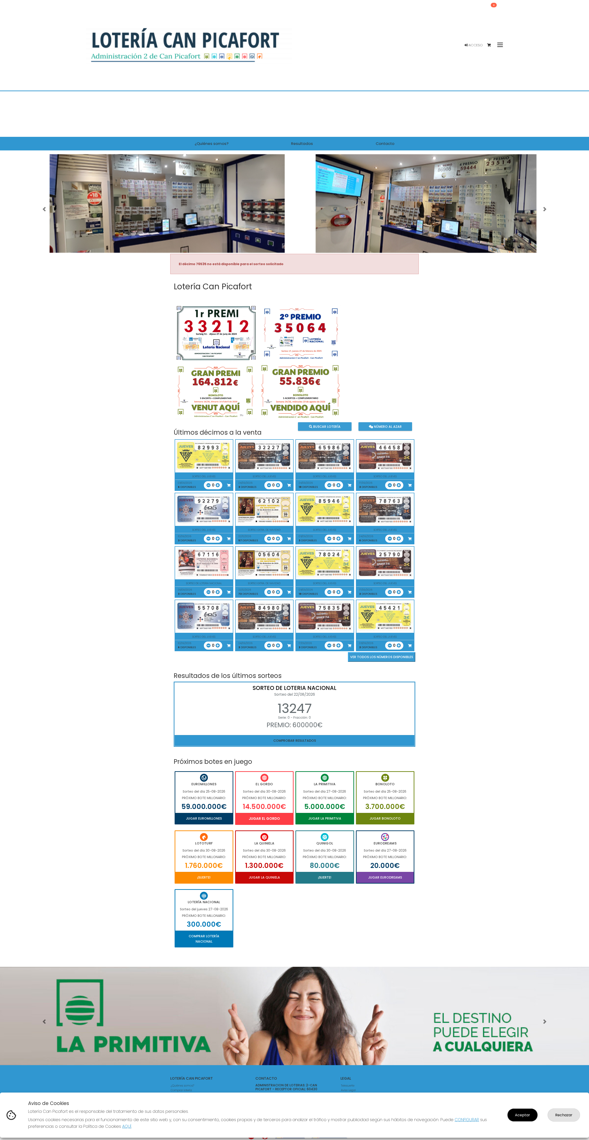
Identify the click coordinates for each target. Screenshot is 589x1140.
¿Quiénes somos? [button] (211, 143)
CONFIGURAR (467, 1119)
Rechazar (563, 1115)
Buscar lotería (326, 426)
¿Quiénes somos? (182, 1085)
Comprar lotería (181, 1090)
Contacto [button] (385, 143)
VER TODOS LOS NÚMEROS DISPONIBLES (381, 657)
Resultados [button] (302, 143)
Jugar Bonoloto (385, 818)
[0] (491, 45)
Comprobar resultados (294, 740)
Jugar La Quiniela (264, 877)
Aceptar (522, 1115)
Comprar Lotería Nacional (204, 939)
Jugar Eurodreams (385, 877)
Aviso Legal (348, 1090)
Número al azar (387, 426)
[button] (44, 209)
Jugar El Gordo (264, 818)
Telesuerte (347, 1085)
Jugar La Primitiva (324, 818)
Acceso (475, 45)
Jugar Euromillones (204, 818)
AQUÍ (126, 1126)
